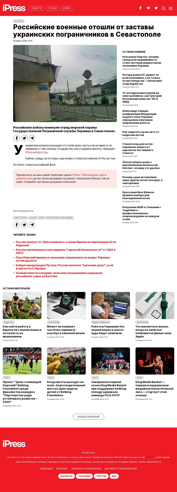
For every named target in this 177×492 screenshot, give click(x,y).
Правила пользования (86, 468)
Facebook (66, 476)
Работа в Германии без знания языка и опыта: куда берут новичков (107, 330)
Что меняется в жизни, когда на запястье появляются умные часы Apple (153, 331)
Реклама (62, 468)
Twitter (101, 476)
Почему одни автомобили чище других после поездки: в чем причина (142, 180)
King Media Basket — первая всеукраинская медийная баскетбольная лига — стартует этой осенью (154, 388)
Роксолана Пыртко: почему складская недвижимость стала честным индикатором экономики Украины (141, 61)
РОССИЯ (33, 218)
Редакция (46, 468)
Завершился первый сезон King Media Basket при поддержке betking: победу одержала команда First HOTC (109, 388)
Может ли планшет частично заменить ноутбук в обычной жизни (66, 330)
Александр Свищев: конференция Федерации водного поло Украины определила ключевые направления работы (139, 116)
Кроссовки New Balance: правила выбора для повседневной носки (138, 195)
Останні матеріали (16, 288)
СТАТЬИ (52, 8)
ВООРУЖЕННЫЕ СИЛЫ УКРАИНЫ (59, 218)
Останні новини (133, 51)
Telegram (84, 476)
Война (66, 8)
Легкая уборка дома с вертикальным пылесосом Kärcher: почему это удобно (141, 165)
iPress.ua (150, 457)
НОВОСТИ (37, 8)
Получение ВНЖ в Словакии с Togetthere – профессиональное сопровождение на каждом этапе (141, 213)
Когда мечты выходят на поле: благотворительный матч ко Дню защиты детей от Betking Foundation (66, 388)
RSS (114, 476)
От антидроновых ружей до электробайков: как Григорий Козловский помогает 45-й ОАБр (142, 97)
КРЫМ (41, 218)
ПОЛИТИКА (18, 21)
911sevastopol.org (36, 152)
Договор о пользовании (121, 468)
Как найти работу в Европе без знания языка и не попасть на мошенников (22, 331)
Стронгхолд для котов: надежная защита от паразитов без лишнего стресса (137, 148)
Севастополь (20, 218)
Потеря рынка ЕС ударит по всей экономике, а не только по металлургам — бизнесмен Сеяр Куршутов (142, 79)
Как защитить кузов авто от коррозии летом (140, 133)
